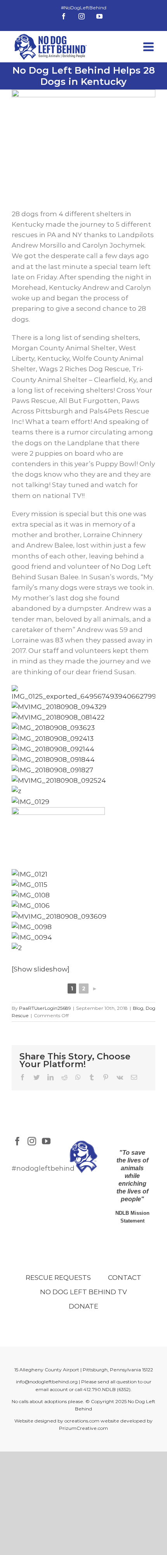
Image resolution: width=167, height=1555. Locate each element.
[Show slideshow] (41, 969)
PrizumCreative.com (83, 1428)
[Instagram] (32, 1141)
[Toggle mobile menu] (149, 47)
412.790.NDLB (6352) (107, 1389)
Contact (124, 1277)
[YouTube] (46, 1141)
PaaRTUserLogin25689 (45, 1008)
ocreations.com (81, 1421)
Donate (83, 1306)
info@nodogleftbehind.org (47, 1382)
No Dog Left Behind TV (83, 1292)
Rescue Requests (58, 1277)
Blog (138, 1008)
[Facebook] (17, 1141)
